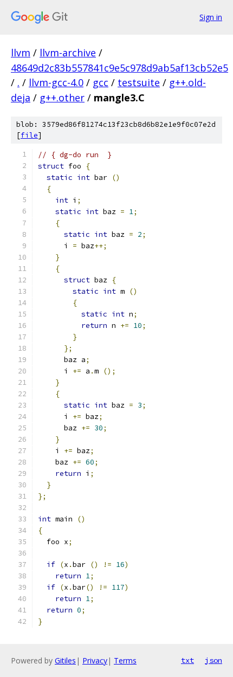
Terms (125, 660)
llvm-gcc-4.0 (56, 82)
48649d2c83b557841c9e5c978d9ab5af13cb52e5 (119, 67)
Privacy (94, 660)
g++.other (62, 97)
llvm (20, 52)
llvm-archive (68, 52)
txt (187, 660)
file (29, 135)
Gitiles (65, 660)
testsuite (139, 82)
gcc (100, 82)
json (213, 660)
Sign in (210, 17)
